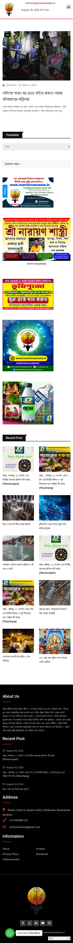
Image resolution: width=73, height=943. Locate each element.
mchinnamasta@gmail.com (24, 827)
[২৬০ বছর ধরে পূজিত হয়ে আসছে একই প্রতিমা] (54, 641)
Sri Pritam (11, 85)
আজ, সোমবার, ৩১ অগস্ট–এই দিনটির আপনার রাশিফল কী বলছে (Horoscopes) (16, 479)
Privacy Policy (11, 854)
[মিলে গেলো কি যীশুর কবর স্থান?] (18, 507)
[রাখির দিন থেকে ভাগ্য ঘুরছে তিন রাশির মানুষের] (54, 507)
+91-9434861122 (18, 820)
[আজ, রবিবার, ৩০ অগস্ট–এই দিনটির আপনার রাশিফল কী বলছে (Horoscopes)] (54, 548)
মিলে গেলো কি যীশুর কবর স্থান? (16, 524)
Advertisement (11, 859)
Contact (40, 848)
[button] (68, 7)
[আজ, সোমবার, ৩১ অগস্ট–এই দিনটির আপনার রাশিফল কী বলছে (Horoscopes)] (18, 459)
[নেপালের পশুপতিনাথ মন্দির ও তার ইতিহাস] (18, 641)
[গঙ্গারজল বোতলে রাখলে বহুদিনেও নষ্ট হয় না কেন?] (18, 548)
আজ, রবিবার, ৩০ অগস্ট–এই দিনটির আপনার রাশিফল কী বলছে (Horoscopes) (54, 568)
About (6, 848)
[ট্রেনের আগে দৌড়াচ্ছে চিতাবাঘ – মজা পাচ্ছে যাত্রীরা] (54, 592)
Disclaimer (42, 854)
